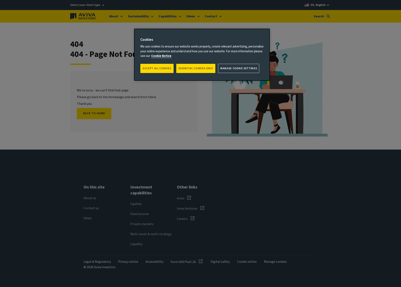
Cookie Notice (161, 56)
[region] (202, 55)
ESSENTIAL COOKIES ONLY (196, 68)
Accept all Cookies (157, 68)
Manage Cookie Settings (238, 68)
